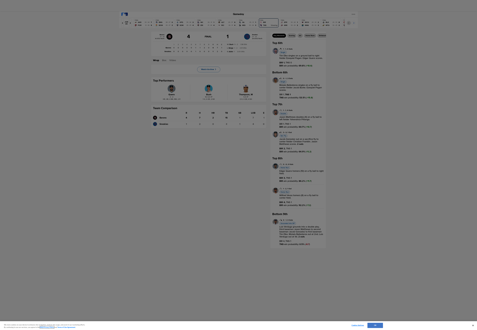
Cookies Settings (358, 325)
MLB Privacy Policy (47, 327)
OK (375, 325)
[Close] (473, 325)
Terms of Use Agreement (66, 327)
